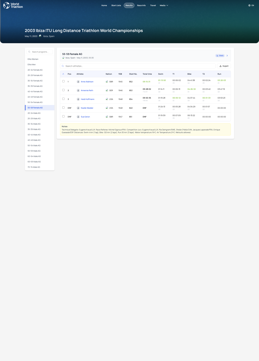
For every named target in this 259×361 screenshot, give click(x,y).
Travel (153, 5)
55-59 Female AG (35, 107)
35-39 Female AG (35, 86)
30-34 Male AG (34, 124)
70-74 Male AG (34, 167)
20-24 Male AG (34, 113)
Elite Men (32, 64)
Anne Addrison (87, 81)
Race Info (141, 5)
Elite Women (33, 59)
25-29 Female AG (35, 75)
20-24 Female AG (35, 70)
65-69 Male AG (34, 161)
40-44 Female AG (35, 91)
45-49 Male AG (34, 140)
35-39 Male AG (34, 129)
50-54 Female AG (35, 102)
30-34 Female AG (35, 80)
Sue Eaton (85, 116)
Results (129, 5)
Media (162, 5)
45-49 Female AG (35, 97)
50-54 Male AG (34, 145)
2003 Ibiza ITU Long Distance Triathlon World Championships (84, 30)
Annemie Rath (87, 90)
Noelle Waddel (87, 108)
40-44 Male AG (34, 134)
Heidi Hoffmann (87, 99)
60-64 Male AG (34, 156)
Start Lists (116, 5)
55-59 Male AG (34, 151)
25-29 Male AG (34, 118)
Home (104, 5)
